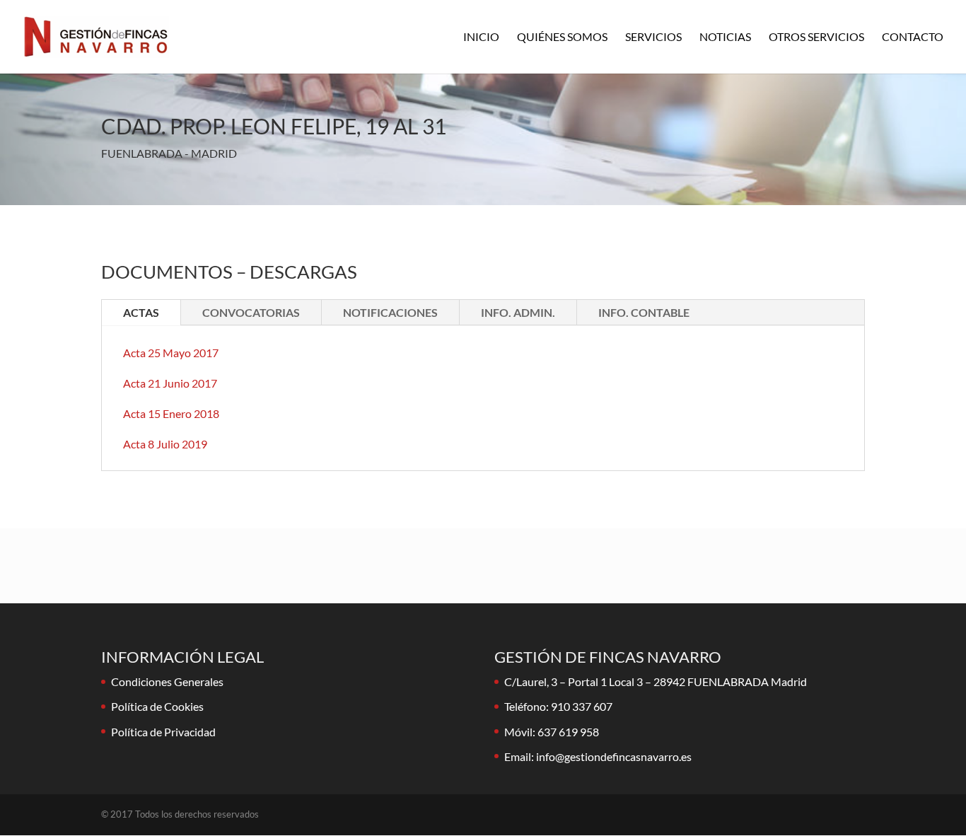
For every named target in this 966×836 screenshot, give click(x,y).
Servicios (653, 37)
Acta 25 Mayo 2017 (171, 352)
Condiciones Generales (167, 681)
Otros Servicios (816, 37)
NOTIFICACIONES (390, 312)
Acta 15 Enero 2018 (171, 413)
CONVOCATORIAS (251, 312)
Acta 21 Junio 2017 (170, 383)
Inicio (481, 37)
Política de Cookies (157, 706)
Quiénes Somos (562, 37)
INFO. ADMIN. (518, 312)
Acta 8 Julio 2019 (165, 444)
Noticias (725, 37)
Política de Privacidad (163, 731)
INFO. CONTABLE (643, 312)
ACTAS (141, 312)
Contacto (912, 37)
